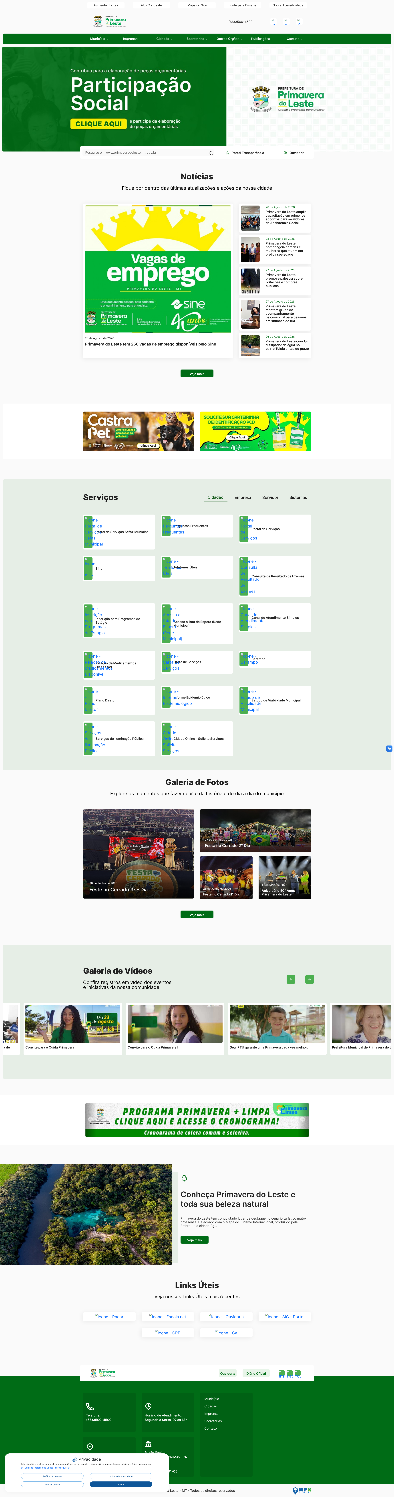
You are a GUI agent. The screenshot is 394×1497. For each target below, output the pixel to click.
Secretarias (213, 1421)
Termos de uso (52, 1484)
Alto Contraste (151, 5)
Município (211, 1399)
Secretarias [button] (196, 39)
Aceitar (121, 1484)
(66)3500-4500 (241, 22)
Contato (210, 1428)
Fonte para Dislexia (242, 5)
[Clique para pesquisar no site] (210, 152)
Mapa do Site (197, 5)
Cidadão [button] (163, 39)
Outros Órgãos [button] (228, 39)
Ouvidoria (227, 1374)
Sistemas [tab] (298, 497)
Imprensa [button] (130, 39)
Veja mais (197, 374)
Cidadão (210, 1406)
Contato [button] (293, 39)
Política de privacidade (121, 1476)
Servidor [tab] (270, 497)
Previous (291, 979)
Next (309, 979)
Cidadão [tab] (215, 497)
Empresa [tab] (243, 497)
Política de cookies (52, 1476)
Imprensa (211, 1414)
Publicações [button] (261, 39)
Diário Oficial (256, 1374)
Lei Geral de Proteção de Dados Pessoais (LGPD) (46, 1467)
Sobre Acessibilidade (288, 5)
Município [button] (98, 39)
